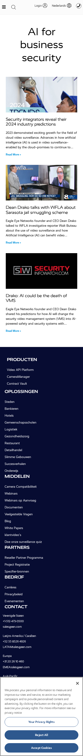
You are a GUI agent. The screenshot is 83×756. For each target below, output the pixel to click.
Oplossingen (21, 391)
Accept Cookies (41, 748)
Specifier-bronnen (17, 571)
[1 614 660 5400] (78, 6)
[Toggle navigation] (13, 7)
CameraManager (18, 376)
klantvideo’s (13, 535)
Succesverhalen (15, 464)
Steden (10, 402)
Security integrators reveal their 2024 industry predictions (36, 122)
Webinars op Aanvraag (20, 500)
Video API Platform (20, 370)
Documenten (14, 507)
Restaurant (12, 443)
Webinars (11, 493)
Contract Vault (17, 383)
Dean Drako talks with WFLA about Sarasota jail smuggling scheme (41, 210)
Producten (22, 359)
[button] (59, 5)
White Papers (14, 528)
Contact (16, 606)
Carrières (10, 587)
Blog (8, 521)
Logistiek (11, 429)
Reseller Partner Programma (24, 557)
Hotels (9, 415)
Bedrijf (14, 577)
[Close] (77, 683)
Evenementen (14, 601)
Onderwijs (11, 470)
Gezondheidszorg (17, 436)
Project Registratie (17, 564)
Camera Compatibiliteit (21, 486)
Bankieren (11, 408)
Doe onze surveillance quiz (23, 542)
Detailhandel (13, 450)
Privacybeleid (14, 594)
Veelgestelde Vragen (19, 514)
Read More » (13, 154)
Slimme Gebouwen (18, 457)
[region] (41, 716)
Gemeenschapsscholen (20, 422)
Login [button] (38, 5)
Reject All (41, 735)
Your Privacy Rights (41, 722)
